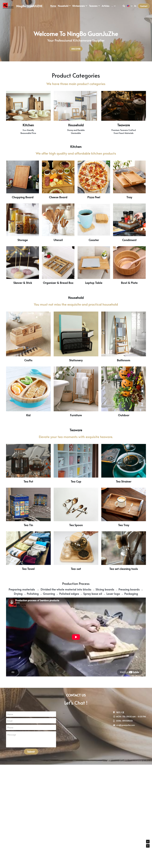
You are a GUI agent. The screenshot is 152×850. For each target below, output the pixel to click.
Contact (143, 6)
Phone (10, 727)
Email (9, 720)
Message (11, 734)
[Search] (124, 6)
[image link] (8, 6)
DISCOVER (75, 48)
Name (10, 714)
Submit (31, 751)
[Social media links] (135, 6)
